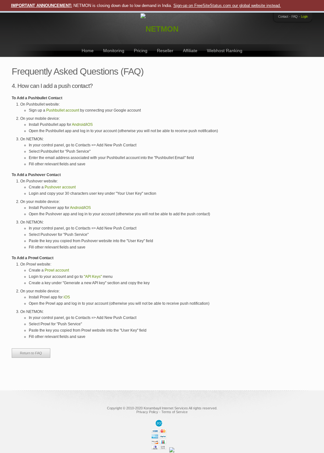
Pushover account (60, 187)
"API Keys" (93, 276)
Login (304, 16)
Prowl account (57, 270)
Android (78, 124)
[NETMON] (160, 28)
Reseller (165, 50)
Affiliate (190, 50)
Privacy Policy (147, 412)
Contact (283, 16)
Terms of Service (174, 412)
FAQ (294, 16)
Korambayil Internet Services (166, 408)
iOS (89, 124)
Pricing (140, 50)
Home (88, 50)
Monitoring (113, 50)
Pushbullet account (62, 110)
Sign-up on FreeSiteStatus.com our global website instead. (227, 5)
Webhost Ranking (224, 50)
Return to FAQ (31, 353)
